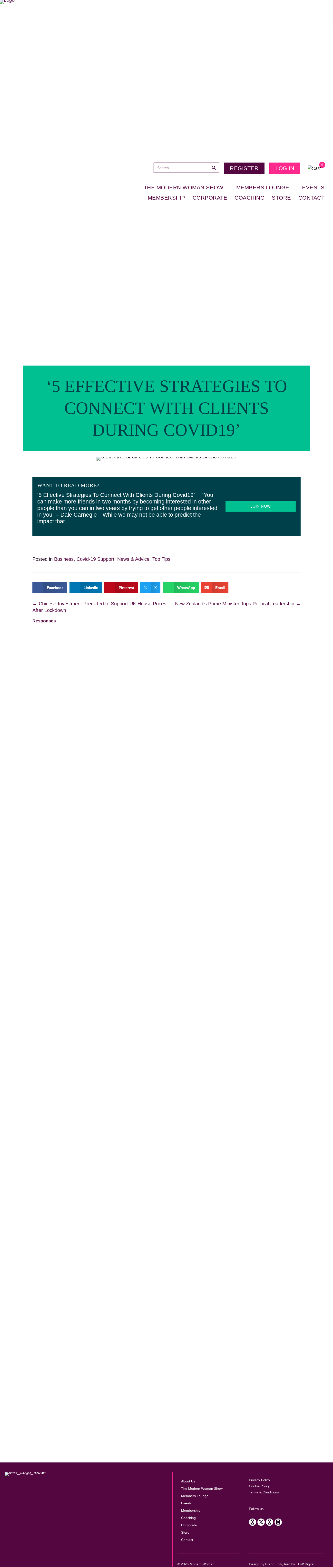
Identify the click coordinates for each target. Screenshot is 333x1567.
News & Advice (133, 559)
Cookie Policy (259, 1486)
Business (64, 559)
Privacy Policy (259, 1480)
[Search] (214, 168)
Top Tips (161, 559)
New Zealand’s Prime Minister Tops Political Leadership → (238, 603)
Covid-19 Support (95, 559)
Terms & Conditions (264, 1492)
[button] (252, 1522)
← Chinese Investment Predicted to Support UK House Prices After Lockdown (99, 607)
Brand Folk (273, 1564)
